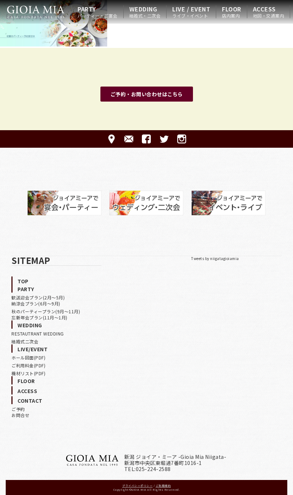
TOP (23, 281)
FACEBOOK (146, 138)
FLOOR (231, 11)
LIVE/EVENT (33, 349)
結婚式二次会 (24, 341)
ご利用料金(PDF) (28, 365)
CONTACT (30, 400)
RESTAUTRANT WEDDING (37, 333)
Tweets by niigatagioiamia (215, 258)
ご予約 (18, 409)
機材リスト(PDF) (28, 373)
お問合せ (20, 415)
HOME (35, 11)
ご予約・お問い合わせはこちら (146, 94)
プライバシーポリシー (137, 485)
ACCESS (268, 11)
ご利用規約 (163, 485)
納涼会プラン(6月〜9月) (35, 303)
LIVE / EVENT (191, 11)
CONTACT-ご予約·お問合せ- (128, 138)
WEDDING (145, 11)
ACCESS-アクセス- (111, 138)
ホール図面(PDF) (28, 357)
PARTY (98, 11)
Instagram (181, 138)
